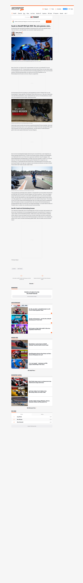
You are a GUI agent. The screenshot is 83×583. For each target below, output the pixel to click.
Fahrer (21, 414)
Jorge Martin (19, 416)
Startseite (31, 283)
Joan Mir (13, 268)
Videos (28, 13)
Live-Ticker (33, 13)
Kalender (61, 13)
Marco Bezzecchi (20, 422)
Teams (42, 414)
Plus (65, 9)
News (24, 13)
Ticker (52, 9)
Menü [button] (72, 9)
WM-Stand (50, 13)
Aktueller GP (38, 13)
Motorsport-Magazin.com (17, 9)
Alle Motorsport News (31, 408)
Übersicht (20, 13)
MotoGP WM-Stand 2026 (32, 426)
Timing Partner (27, 17)
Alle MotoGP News (31, 370)
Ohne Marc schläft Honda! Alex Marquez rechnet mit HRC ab (22, 279)
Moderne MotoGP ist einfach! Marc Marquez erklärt (42, 279)
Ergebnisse (44, 13)
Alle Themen (20, 268)
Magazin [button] (46, 9)
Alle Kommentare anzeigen (32, 296)
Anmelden (59, 9)
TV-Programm (55, 13)
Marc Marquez (19, 419)
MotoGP (14, 13)
